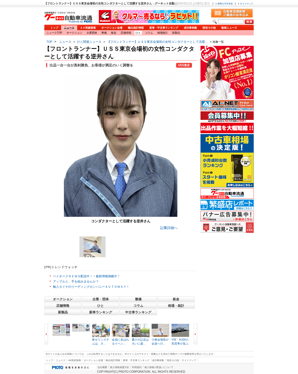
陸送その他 (209, 27)
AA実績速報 (74, 360)
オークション (74, 32)
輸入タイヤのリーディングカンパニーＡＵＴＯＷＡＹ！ (91, 286)
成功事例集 (190, 27)
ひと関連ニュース (89, 41)
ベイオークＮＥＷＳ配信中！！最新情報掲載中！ (86, 276)
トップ (54, 27)
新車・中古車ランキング (163, 27)
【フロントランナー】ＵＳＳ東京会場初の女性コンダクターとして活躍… (157, 41)
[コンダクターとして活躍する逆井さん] (120, 215)
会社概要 (102, 367)
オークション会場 (111, 27)
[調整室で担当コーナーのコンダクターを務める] (92, 246)
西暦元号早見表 (225, 3)
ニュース (69, 27)
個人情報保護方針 (119, 367)
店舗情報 (126, 32)
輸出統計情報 (136, 27)
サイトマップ (246, 3)
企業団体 (92, 32)
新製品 (176, 32)
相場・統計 (176, 305)
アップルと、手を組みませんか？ (76, 281)
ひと (138, 32)
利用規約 (137, 367)
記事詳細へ (169, 228)
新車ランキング (100, 312)
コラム (149, 32)
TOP (49, 41)
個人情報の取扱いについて (158, 367)
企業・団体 (100, 299)
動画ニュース (229, 27)
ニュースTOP (54, 32)
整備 (104, 32)
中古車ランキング (138, 312)
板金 (113, 32)
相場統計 (162, 32)
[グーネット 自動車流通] (68, 22)
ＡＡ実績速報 (88, 27)
